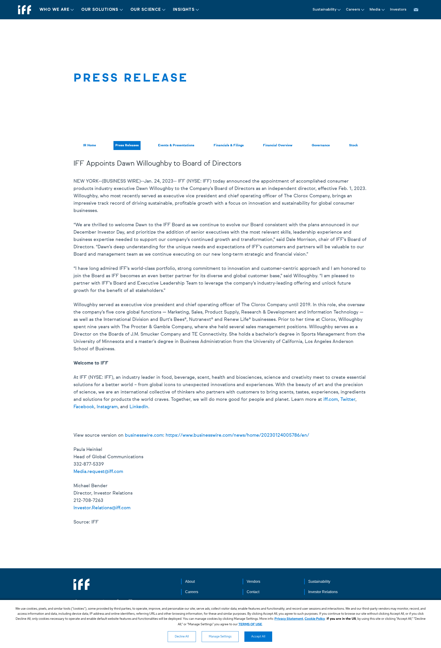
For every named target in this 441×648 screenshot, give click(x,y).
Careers (353, 9)
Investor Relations (323, 592)
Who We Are (54, 10)
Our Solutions (100, 10)
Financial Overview (277, 145)
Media (375, 9)
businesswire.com (144, 435)
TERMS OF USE (250, 624)
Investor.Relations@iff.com (102, 508)
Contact (253, 592)
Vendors (253, 581)
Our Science (145, 10)
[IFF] (24, 9)
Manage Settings (220, 636)
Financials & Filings (229, 145)
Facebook (84, 407)
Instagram (107, 407)
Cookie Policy (315, 619)
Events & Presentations (176, 145)
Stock (353, 145)
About (190, 581)
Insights (184, 10)
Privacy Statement (288, 619)
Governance (321, 145)
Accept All (258, 636)
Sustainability (324, 9)
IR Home (89, 145)
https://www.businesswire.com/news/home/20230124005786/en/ (237, 435)
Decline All (182, 636)
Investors (398, 9)
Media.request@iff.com (98, 471)
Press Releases (127, 145)
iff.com (330, 399)
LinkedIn (139, 407)
